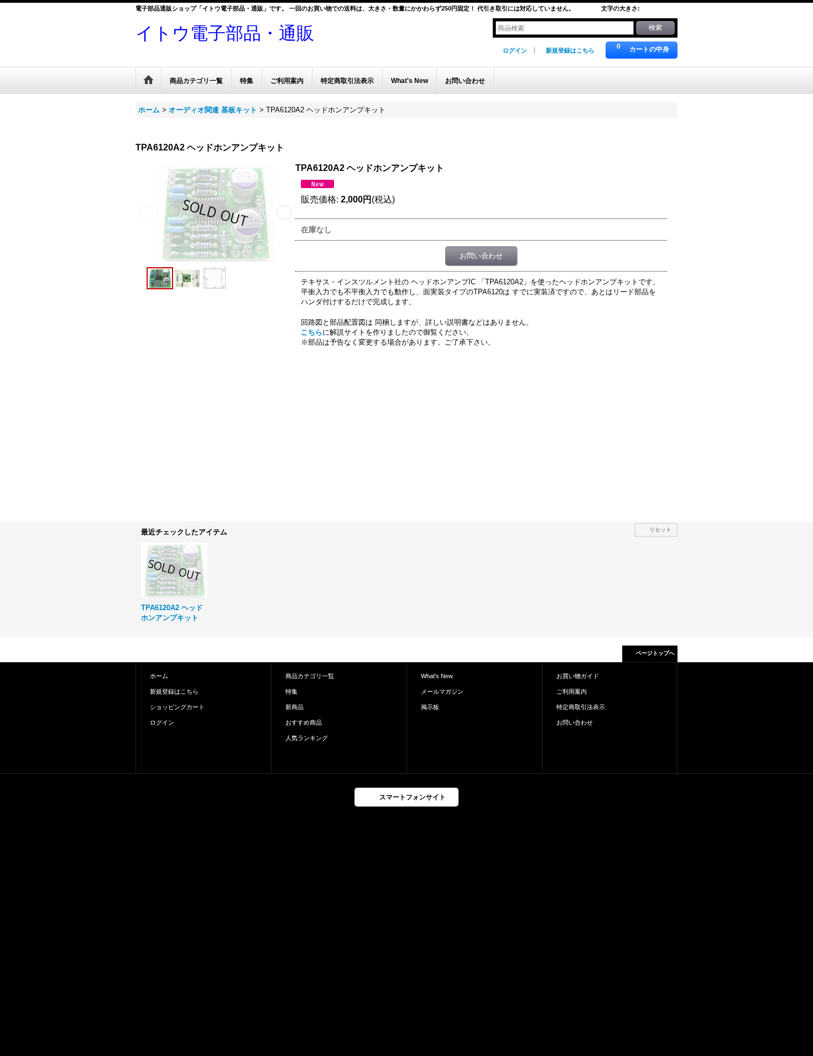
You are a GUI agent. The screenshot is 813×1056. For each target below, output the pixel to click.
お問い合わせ (481, 256)
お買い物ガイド (577, 676)
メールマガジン (442, 691)
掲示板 (430, 707)
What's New (437, 676)
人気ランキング (306, 738)
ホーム (159, 676)
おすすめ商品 (303, 722)
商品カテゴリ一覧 (309, 676)
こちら (311, 332)
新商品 (294, 707)
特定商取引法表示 (580, 707)
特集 (291, 691)
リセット (660, 530)
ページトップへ (655, 653)
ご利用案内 (571, 691)
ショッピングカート (177, 707)
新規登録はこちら (570, 50)
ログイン (515, 50)
